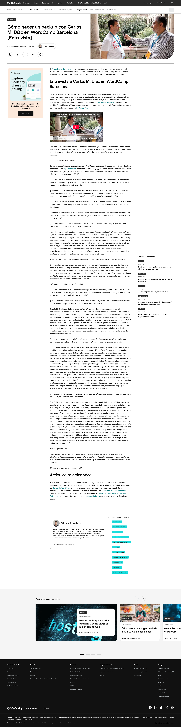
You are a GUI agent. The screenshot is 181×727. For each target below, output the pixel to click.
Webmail (72, 682)
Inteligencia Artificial (97, 10)
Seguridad (141, 308)
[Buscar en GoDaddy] (171, 10)
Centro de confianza (12, 685)
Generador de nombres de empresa (79, 678)
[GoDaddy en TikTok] (161, 709)
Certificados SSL (83, 3)
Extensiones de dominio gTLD (166, 672)
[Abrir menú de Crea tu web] (39, 10)
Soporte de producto (35, 668)
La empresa (10, 668)
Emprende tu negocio (65, 10)
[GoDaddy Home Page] (15, 708)
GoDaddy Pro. (82, 108)
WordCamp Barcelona (61, 69)
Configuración (143, 296)
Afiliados (102, 675)
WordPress (142, 285)
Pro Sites (116, 547)
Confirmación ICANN (75, 672)
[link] (17, 54)
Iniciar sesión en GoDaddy (140, 668)
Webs (159, 675)
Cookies (171, 717)
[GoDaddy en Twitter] (166, 709)
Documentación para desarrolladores (80, 668)
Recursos (32, 675)
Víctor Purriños (49, 46)
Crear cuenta (137, 675)
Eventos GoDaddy (119, 527)
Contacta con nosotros (13, 675)
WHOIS (72, 685)
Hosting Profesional (105, 102)
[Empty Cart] (172, 3)
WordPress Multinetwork (115, 491)
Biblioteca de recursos (15, 10)
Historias (12, 20)
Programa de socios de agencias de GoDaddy (111, 668)
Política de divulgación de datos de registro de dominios (45, 678)
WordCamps (117, 567)
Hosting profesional (120, 537)
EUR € (45, 708)
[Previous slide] (136, 598)
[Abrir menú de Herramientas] (54, 10)
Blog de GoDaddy (11, 678)
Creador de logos (162, 692)
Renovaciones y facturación (141, 672)
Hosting (141, 261)
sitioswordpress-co (120, 557)
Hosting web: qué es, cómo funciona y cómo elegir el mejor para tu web (94, 623)
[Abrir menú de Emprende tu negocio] (73, 10)
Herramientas (48, 10)
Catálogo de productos (76, 689)
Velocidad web (105, 493)
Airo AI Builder (96, 3)
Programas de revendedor (106, 672)
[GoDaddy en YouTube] (172, 709)
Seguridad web (82, 10)
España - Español (31, 708)
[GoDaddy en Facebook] (150, 709)
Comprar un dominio (163, 668)
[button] (82, 654)
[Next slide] (143, 598)
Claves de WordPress (61, 488)
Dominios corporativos (76, 675)
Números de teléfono (163, 696)
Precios (106, 3)
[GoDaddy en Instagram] (155, 709)
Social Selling (111, 10)
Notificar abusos (34, 672)
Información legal (11, 682)
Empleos (9, 672)
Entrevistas (117, 522)
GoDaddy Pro (117, 532)
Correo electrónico (48, 3)
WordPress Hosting (120, 572)
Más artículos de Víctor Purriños (63, 545)
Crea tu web (34, 10)
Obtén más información (87, 632)
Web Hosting (117, 562)
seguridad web (69, 169)
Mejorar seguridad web (121, 542)
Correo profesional (163, 678)
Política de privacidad (160, 717)
